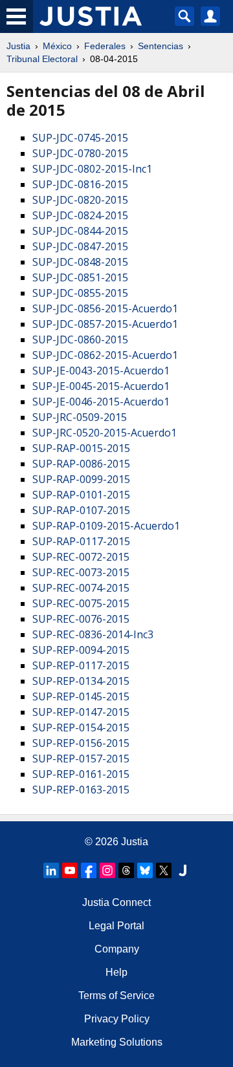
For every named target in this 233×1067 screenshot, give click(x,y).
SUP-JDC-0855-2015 (80, 293)
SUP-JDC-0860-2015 (80, 339)
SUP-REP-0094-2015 (80, 650)
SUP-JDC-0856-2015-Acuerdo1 (105, 308)
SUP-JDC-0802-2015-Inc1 (92, 169)
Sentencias (160, 46)
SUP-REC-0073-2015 (80, 572)
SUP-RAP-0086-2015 (81, 464)
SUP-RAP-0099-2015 (81, 479)
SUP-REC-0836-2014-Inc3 (92, 634)
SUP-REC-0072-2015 (80, 557)
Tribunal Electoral (42, 59)
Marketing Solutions (116, 1042)
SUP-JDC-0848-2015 (80, 262)
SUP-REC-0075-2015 (80, 603)
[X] (164, 870)
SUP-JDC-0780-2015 (80, 153)
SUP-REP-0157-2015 (80, 758)
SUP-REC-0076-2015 (80, 619)
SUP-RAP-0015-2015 (81, 448)
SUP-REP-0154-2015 (80, 727)
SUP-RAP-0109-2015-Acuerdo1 (106, 526)
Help (116, 972)
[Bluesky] (145, 870)
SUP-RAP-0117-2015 (81, 541)
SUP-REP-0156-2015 (80, 743)
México (57, 46)
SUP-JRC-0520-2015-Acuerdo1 (104, 433)
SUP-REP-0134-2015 (80, 681)
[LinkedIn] (51, 870)
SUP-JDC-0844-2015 (80, 231)
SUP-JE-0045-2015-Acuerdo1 (101, 386)
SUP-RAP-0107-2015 (81, 510)
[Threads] (126, 870)
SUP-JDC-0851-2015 (80, 277)
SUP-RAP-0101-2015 (81, 495)
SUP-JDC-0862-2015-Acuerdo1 (105, 355)
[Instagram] (107, 870)
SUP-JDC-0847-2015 (80, 246)
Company (116, 948)
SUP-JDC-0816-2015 (80, 184)
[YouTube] (70, 870)
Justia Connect (116, 902)
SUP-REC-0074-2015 (80, 588)
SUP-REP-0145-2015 (80, 696)
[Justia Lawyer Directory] (182, 870)
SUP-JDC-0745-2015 (80, 138)
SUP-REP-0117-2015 (80, 665)
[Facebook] (88, 870)
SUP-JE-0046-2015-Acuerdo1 (101, 401)
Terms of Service (116, 995)
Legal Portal (116, 925)
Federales (105, 46)
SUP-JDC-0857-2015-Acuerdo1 (105, 324)
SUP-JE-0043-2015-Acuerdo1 (101, 370)
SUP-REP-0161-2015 (80, 774)
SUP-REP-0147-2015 (80, 712)
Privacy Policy (117, 1018)
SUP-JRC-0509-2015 (79, 417)
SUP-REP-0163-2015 (80, 789)
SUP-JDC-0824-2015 (80, 215)
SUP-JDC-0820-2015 (80, 200)
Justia (18, 46)
